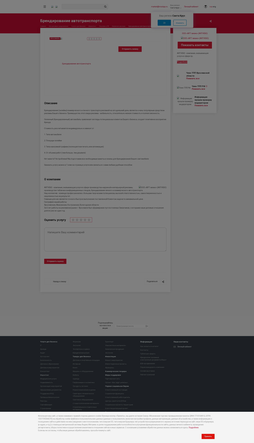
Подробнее (194, 427)
